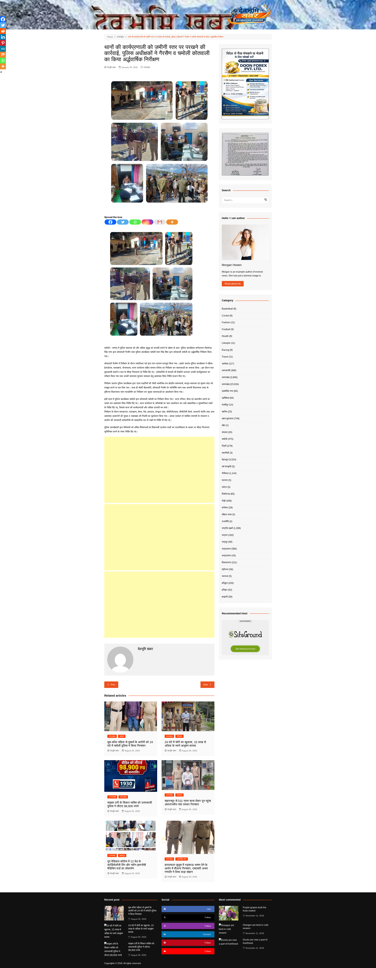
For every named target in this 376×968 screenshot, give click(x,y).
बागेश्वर (225, 507)
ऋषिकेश (225, 398)
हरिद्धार (225, 583)
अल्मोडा (225, 363)
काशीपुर (225, 404)
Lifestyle (226, 343)
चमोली (122, 736)
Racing (225, 350)
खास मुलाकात (227, 418)
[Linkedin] (3, 37)
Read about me (233, 283)
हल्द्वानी (225, 596)
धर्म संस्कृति (226, 466)
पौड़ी (224, 501)
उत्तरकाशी (112, 797)
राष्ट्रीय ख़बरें (227, 528)
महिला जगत (227, 514)
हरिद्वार (224, 590)
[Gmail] (160, 222)
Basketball (227, 308)
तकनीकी (225, 453)
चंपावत (225, 432)
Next (205, 684)
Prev (113, 684)
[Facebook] (110, 222)
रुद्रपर (225, 535)
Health (225, 336)
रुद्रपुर (225, 542)
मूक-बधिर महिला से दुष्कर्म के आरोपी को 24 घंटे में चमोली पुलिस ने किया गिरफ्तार (142, 910)
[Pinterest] (3, 43)
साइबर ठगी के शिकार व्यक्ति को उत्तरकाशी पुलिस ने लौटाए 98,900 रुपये (141, 946)
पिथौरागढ (226, 494)
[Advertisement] (159, 470)
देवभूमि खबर (111, 67)
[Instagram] (147, 222)
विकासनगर (226, 562)
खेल (223, 425)
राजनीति (225, 521)
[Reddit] (3, 31)
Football (226, 329)
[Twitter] (123, 222)
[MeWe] (3, 49)
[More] (172, 222)
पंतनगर (225, 480)
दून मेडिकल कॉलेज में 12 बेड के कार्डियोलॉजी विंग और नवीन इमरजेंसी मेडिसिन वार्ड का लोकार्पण (126, 865)
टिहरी (224, 446)
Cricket (225, 315)
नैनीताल (179, 736)
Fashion (226, 322)
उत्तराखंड (146, 67)
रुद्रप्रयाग (226, 549)
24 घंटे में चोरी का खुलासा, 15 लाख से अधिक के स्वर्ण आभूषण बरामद (141, 928)
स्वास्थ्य (225, 576)
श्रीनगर (225, 569)
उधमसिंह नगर (181, 859)
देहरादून (179, 795)
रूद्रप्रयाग (226, 555)
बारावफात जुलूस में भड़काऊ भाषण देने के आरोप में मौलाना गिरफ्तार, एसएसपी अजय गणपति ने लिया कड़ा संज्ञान (186, 868)
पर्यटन (224, 487)
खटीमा (224, 411)
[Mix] (3, 55)
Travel (225, 356)
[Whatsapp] (135, 222)
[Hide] (1, 72)
